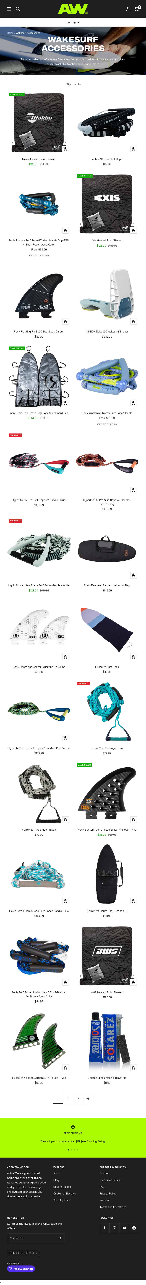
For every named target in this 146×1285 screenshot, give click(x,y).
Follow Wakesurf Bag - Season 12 (107, 911)
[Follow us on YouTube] (124, 1228)
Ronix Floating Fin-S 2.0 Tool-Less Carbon (39, 331)
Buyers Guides (62, 1187)
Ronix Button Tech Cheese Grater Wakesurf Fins (107, 829)
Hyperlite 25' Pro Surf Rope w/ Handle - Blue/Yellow (39, 748)
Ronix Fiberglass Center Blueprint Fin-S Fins (39, 667)
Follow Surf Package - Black (39, 829)
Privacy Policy (108, 1193)
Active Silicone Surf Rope (107, 159)
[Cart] (137, 9)
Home (10, 32)
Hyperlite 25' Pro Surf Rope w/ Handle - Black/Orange (107, 502)
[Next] (88, 1099)
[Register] (59, 1238)
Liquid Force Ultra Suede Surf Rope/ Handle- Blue (39, 911)
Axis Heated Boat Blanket (107, 240)
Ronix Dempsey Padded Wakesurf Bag (107, 585)
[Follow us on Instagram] (114, 1228)
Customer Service (110, 1180)
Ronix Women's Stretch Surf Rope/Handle (107, 413)
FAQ (102, 1187)
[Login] (128, 9)
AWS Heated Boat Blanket (107, 992)
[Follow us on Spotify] (134, 1228)
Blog (56, 1180)
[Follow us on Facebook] (105, 1228)
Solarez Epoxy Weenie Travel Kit (107, 1078)
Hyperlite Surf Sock (107, 667)
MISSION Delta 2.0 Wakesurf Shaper (107, 331)
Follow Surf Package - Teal (107, 748)
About (57, 1173)
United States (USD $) (21, 1253)
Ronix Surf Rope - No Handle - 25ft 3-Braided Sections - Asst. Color (39, 994)
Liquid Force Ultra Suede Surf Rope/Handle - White (39, 585)
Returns (104, 1200)
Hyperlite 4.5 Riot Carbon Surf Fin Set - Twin (39, 1078)
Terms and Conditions (113, 1207)
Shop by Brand (62, 1200)
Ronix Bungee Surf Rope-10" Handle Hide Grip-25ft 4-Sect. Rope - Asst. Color (39, 242)
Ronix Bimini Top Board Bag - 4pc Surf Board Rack (39, 413)
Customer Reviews (64, 1193)
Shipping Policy (96, 1141)
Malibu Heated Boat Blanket (39, 159)
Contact (105, 1173)
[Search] (18, 9)
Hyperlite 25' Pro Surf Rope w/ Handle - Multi (39, 500)
